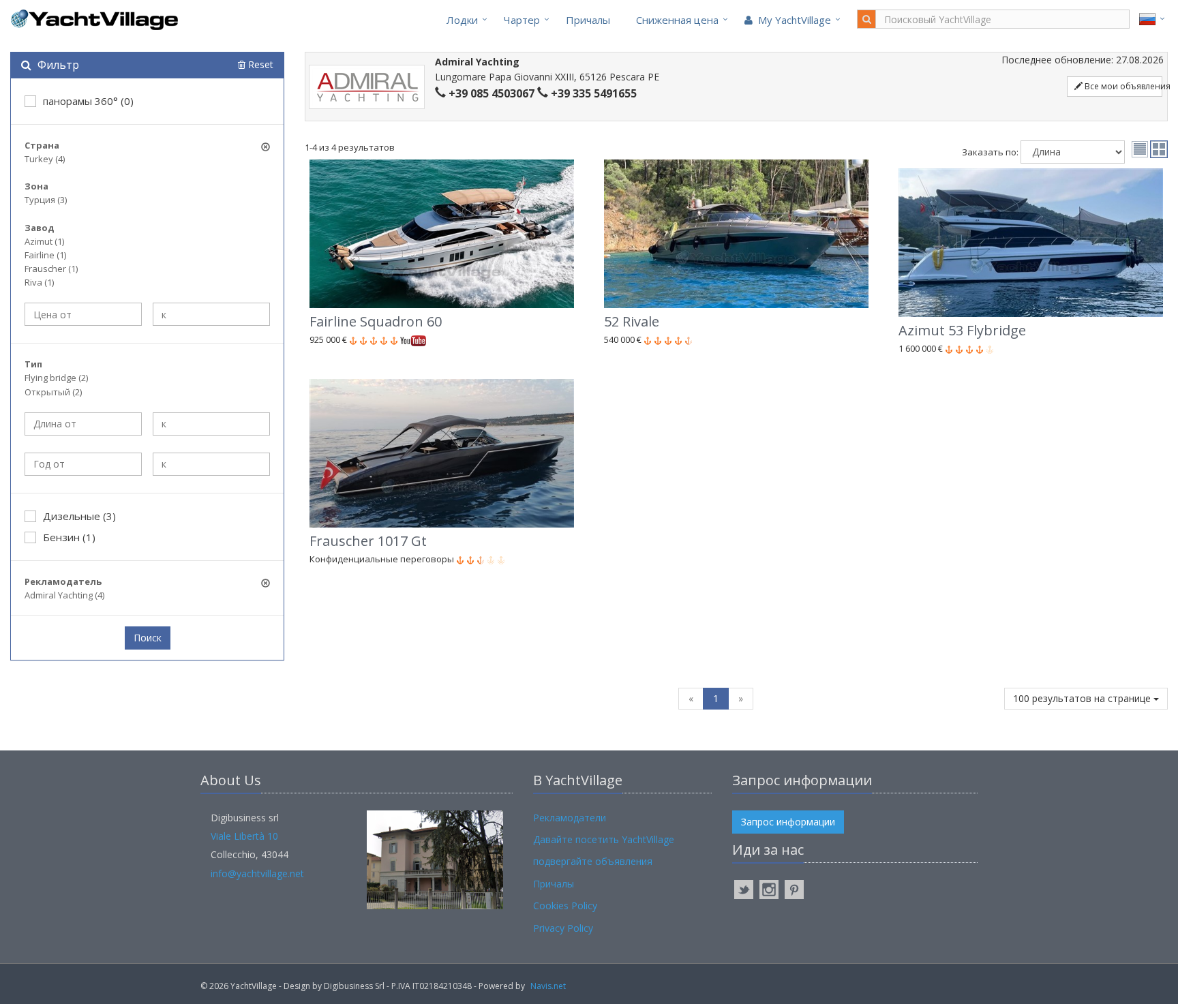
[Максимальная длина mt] (211, 424)
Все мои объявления (1122, 86)
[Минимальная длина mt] (83, 424)
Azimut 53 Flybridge (962, 330)
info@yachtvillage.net (257, 873)
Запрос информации (788, 821)
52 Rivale (631, 321)
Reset (259, 64)
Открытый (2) (53, 392)
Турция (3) (46, 200)
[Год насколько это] (211, 464)
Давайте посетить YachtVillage (603, 839)
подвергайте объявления (592, 861)
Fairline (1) (45, 255)
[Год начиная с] (83, 464)
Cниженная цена (677, 20)
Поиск (148, 637)
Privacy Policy (563, 928)
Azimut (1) (44, 241)
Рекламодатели (569, 817)
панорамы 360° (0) (88, 101)
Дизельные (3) (79, 516)
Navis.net (548, 986)
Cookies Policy (565, 905)
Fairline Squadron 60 (375, 321)
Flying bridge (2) (56, 377)
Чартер (522, 20)
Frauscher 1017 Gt (368, 541)
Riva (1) (39, 282)
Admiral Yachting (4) (64, 595)
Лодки (462, 20)
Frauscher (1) (51, 268)
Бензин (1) (69, 537)
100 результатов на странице (1083, 698)
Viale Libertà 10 (244, 836)
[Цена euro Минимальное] (83, 314)
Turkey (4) (45, 159)
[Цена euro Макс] (211, 314)
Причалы (588, 20)
